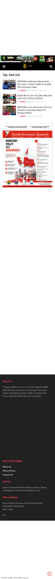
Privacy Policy (9, 470)
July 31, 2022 (33, 116)
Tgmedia (23, 90)
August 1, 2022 (34, 102)
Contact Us (8, 474)
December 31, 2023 (35, 90)
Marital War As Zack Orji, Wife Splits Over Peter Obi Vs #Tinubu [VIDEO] (34, 97)
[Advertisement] (27, 27)
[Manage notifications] (49, 574)
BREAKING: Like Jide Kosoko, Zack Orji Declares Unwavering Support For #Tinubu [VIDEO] (34, 110)
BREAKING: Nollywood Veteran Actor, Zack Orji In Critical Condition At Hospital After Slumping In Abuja (34, 84)
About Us (7, 466)
